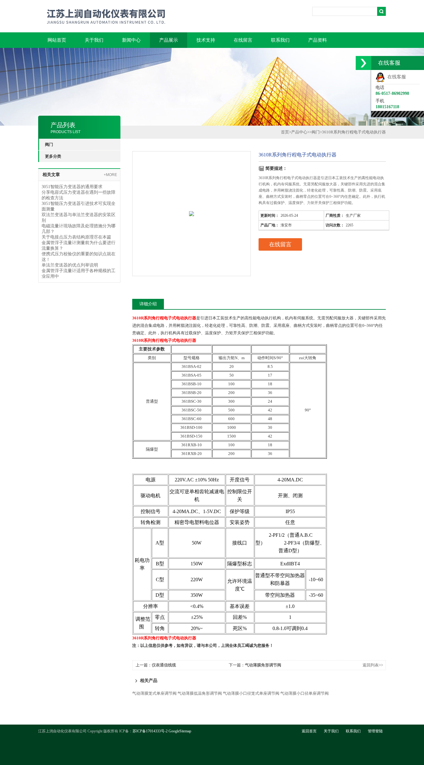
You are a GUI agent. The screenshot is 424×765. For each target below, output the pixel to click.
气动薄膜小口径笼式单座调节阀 (251, 693)
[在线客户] (363, 63)
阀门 (316, 132)
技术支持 (205, 40)
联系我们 (280, 40)
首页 (285, 132)
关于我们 (94, 40)
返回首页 (309, 731)
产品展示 (168, 40)
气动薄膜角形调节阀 (263, 665)
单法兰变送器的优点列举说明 (70, 265)
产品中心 (299, 132)
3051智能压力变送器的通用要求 (72, 186)
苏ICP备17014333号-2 (150, 731)
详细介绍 (148, 304)
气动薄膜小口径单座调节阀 (304, 693)
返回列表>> (373, 665)
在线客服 (395, 76)
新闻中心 (131, 40)
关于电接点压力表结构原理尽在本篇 (76, 237)
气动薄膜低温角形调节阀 (200, 693)
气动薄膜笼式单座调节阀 (154, 693)
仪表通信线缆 (164, 665)
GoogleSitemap (180, 731)
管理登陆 (375, 731)
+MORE (110, 175)
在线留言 (243, 40)
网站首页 (56, 40)
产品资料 (317, 40)
